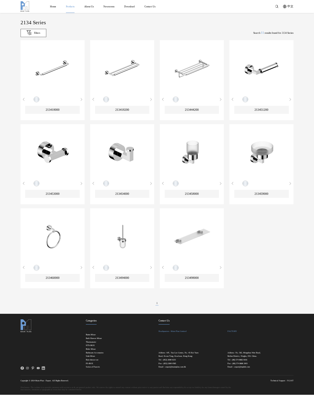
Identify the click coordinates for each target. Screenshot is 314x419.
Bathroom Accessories (94, 353)
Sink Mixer (90, 356)
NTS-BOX (90, 345)
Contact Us (149, 6)
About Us (89, 6)
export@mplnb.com (242, 367)
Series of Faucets (93, 367)
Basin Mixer (91, 335)
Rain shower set (92, 360)
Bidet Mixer (91, 349)
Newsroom (108, 6)
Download (129, 6)
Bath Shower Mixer (94, 338)
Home (53, 6)
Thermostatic (91, 342)
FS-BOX (89, 363)
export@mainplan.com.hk (175, 367)
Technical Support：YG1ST (281, 380)
